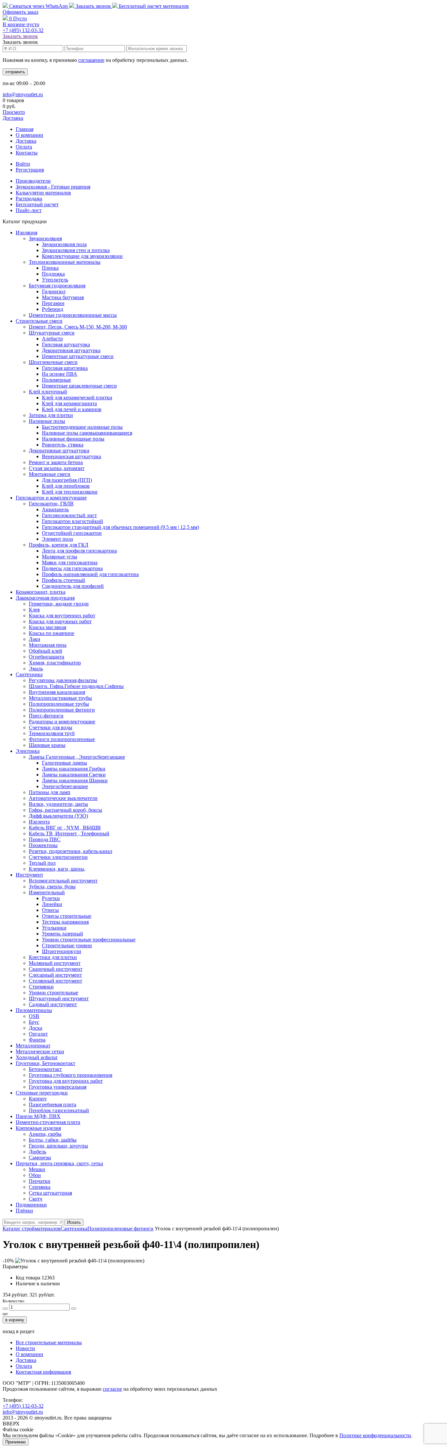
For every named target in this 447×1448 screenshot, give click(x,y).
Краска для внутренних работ (62, 615)
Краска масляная (47, 627)
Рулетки (51, 898)
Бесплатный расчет (153, 6)
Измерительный (47, 892)
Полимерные (56, 380)
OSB (34, 1016)
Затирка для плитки (51, 415)
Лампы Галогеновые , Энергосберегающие (77, 757)
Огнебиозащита (46, 657)
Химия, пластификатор (55, 662)
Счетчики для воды (50, 727)
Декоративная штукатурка (71, 350)
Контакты (27, 152)
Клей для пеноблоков (66, 486)
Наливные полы (47, 421)
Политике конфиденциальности (375, 1435)
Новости (25, 1348)
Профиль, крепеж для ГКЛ (58, 545)
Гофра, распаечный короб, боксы (65, 810)
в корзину (14, 1319)
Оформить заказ (20, 12)
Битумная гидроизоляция (57, 285)
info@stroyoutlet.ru (23, 94)
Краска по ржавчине (51, 633)
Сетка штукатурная (50, 1193)
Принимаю (15, 1441)
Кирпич (37, 1098)
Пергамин (53, 303)
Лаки (34, 639)
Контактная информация (43, 1372)
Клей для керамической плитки (77, 397)
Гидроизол (53, 291)
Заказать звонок (93, 6)
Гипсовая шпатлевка (65, 368)
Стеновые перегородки (42, 1092)
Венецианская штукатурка (71, 456)
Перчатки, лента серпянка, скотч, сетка (59, 1163)
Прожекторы (43, 845)
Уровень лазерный (62, 933)
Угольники (54, 928)
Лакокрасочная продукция (45, 598)
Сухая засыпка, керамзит (56, 468)
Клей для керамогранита (69, 403)
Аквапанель (55, 509)
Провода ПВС (45, 839)
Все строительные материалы (49, 1342)
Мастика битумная (63, 297)
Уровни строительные (53, 992)
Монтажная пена (47, 645)
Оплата (24, 147)
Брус (34, 1022)
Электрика (28, 751)
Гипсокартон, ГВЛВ (51, 503)
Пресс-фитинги (46, 715)
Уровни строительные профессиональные (88, 939)
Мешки (37, 1169)
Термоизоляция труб (52, 733)
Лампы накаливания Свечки (74, 774)
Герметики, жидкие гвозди (59, 603)
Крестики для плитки (53, 957)
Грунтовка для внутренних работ (66, 1081)
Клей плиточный (48, 391)
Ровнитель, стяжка (62, 444)
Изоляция (26, 232)
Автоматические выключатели (63, 798)
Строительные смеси (39, 321)
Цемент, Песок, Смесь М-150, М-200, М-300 (78, 327)
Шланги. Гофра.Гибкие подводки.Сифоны (76, 686)
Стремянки (41, 986)
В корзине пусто (21, 24)
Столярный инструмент (55, 981)
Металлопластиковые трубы (60, 698)
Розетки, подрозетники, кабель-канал (70, 851)
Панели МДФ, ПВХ (38, 1116)
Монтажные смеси (49, 474)
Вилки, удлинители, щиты (58, 804)
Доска (35, 1028)
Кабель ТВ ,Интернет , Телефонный (69, 833)
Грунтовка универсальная (57, 1087)
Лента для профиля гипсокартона (79, 550)
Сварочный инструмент (55, 969)
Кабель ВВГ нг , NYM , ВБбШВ (65, 827)
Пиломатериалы (34, 1010)
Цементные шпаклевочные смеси (79, 386)
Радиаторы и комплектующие (62, 721)
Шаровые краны (47, 745)
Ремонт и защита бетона (56, 462)
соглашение (91, 60)
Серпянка (39, 1187)
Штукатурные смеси (52, 332)
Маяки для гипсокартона (70, 562)
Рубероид (52, 309)
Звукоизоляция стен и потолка (76, 250)
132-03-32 (23, 30)
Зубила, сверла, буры (52, 886)
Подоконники (31, 1204)
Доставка (13, 118)
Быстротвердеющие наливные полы (82, 427)
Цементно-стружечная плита (48, 1122)
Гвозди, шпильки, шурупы (58, 1146)
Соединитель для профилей (73, 586)
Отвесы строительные (66, 916)
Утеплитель (55, 279)
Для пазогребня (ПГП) (67, 480)
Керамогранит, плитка (40, 592)
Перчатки (39, 1181)
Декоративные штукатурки (59, 450)
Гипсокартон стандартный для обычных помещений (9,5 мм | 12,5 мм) (120, 527)
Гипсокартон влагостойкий (72, 521)
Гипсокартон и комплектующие (51, 497)
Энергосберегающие (65, 786)
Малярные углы (59, 556)
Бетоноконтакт (45, 1069)
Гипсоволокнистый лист (69, 515)
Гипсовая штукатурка (66, 344)
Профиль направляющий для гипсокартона (90, 574)
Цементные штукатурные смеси (78, 356)
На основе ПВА (59, 374)
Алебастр (52, 338)
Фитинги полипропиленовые (62, 739)
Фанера (37, 1039)
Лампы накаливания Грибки (73, 768)
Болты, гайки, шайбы (53, 1140)
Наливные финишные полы (73, 439)
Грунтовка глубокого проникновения (70, 1075)
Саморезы (40, 1157)
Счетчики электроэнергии (58, 857)
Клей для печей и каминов (71, 409)
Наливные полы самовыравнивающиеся (87, 433)
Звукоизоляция (45, 238)
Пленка (50, 268)
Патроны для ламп (49, 792)
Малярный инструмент (54, 963)
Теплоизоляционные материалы (64, 262)
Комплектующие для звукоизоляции (82, 256)
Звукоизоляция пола (64, 244)
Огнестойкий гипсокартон (72, 533)
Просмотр (14, 112)
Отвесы (50, 910)
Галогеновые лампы (64, 763)
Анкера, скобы (45, 1134)
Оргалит (38, 1034)
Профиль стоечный (63, 580)
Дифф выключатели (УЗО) (58, 816)
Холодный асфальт (37, 1057)
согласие (112, 1389)
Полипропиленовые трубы (59, 704)
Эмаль (36, 668)
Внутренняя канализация (57, 692)
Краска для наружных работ (60, 621)
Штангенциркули (61, 951)
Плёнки (24, 1210)
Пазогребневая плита (52, 1104)
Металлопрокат (33, 1045)
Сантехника (29, 674)
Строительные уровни (67, 945)
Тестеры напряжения (65, 922)
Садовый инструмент (53, 1004)
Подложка (53, 274)
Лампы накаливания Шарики (75, 780)
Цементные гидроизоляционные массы (73, 315)
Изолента (39, 821)
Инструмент (29, 875)
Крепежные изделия (38, 1128)
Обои (35, 1175)
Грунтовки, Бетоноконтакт (45, 1063)
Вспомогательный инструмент (63, 880)
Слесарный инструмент (55, 975)
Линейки (52, 904)
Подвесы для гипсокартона (72, 568)
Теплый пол (42, 863)
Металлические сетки (40, 1051)
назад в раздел (18, 1331)
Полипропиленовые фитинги (62, 710)
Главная (24, 129)
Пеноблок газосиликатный (59, 1110)
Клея (34, 609)
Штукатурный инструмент (59, 998)
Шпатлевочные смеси (53, 362)
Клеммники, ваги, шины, (57, 869)
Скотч (35, 1199)
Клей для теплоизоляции (70, 492)
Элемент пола (57, 539)
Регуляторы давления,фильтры (63, 680)
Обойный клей (45, 651)
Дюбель (37, 1151)
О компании (29, 135)
